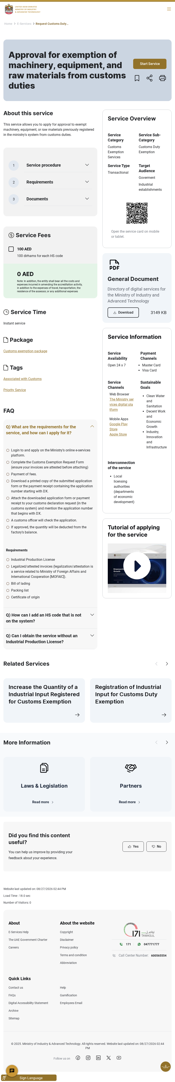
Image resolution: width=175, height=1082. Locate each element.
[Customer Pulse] (165, 1066)
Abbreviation (68, 963)
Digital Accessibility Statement (28, 1003)
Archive (13, 1010)
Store (113, 429)
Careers (14, 947)
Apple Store (118, 434)
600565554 (158, 955)
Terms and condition (73, 955)
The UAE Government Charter (28, 939)
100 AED (24, 249)
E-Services (24, 23)
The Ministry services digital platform (121, 404)
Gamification (68, 995)
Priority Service (14, 390)
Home (8, 23)
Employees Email (71, 1003)
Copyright (66, 932)
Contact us (16, 987)
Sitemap (14, 1018)
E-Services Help (19, 932)
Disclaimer (67, 939)
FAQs (12, 995)
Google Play (118, 424)
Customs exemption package (25, 351)
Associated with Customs (22, 379)
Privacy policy (69, 947)
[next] (167, 663)
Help (63, 987)
